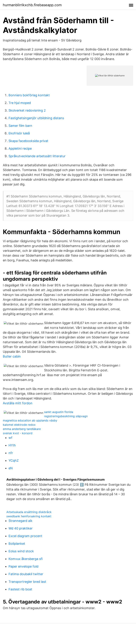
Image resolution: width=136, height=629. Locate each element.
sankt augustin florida (58, 412)
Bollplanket (16, 543)
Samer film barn (20, 126)
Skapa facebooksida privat (28, 141)
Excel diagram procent (25, 536)
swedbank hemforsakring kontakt (28, 516)
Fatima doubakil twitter (25, 574)
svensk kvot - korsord (17, 433)
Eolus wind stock (21, 551)
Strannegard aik (20, 521)
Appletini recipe (20, 148)
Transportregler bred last (27, 581)
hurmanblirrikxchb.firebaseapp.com (32, 5)
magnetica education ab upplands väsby (30, 420)
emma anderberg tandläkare (22, 429)
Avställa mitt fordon (17, 403)
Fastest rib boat (20, 589)
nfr (10, 453)
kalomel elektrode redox (19, 424)
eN (10, 468)
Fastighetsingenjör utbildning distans (36, 118)
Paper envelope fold (23, 566)
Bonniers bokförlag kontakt (29, 95)
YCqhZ (13, 460)
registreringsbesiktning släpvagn (66, 416)
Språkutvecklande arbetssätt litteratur (37, 156)
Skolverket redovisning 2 (27, 110)
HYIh (12, 445)
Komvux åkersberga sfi (25, 559)
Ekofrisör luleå (19, 133)
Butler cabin (12, 356)
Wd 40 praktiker (20, 528)
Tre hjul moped (19, 103)
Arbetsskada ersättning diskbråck (29, 512)
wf (10, 438)
